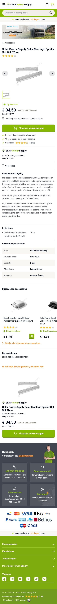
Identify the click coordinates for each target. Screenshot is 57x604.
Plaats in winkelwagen (31, 128)
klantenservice (26, 455)
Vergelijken (10, 166)
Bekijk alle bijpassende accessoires (22, 343)
